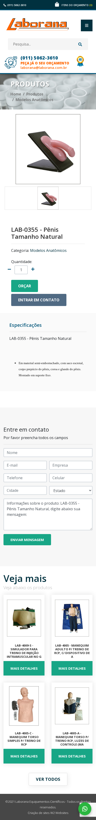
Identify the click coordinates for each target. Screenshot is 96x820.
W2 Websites (59, 813)
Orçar (24, 286)
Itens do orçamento (77, 5)
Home (15, 94)
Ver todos (48, 779)
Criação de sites (38, 813)
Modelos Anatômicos (34, 99)
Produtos (34, 94)
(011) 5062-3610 (16, 5)
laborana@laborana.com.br (44, 67)
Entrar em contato (38, 300)
